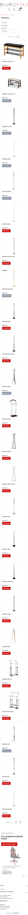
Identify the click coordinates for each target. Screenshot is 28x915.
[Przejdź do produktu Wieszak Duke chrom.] (14, 246)
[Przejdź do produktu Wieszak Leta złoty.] (14, 571)
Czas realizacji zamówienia (6, 898)
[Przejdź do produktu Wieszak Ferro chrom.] (14, 343)
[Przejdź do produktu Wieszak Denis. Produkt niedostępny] (14, 148)
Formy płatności (4, 897)
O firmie (2, 889)
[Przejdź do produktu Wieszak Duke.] (14, 213)
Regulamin (2, 904)
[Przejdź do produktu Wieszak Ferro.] (14, 311)
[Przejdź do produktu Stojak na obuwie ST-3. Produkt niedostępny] (14, 83)
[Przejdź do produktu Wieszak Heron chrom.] (14, 473)
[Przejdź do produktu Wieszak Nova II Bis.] (14, 701)
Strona (9, 36)
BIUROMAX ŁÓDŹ (4, 14)
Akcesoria (12, 14)
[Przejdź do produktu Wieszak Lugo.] (14, 603)
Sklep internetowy (12, 913)
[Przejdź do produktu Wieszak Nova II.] (14, 668)
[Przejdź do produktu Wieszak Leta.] (14, 506)
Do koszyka (6, 68)
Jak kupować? (3, 909)
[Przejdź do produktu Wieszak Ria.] (14, 766)
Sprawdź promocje (9, 844)
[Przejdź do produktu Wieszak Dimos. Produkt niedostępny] (14, 181)
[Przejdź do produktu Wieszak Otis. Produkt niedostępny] (14, 733)
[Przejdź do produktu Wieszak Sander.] (14, 798)
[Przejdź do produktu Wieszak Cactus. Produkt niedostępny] (14, 116)
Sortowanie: (4, 28)
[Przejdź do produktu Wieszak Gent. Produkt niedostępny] (14, 376)
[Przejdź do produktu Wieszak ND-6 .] (14, 636)
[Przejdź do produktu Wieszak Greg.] (14, 408)
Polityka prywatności (5, 906)
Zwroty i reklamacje (5, 907)
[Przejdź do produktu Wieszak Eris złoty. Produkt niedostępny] (14, 278)
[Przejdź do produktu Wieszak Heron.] (14, 441)
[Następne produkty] (15, 822)
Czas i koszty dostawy (5, 895)
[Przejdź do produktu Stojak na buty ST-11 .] (14, 51)
